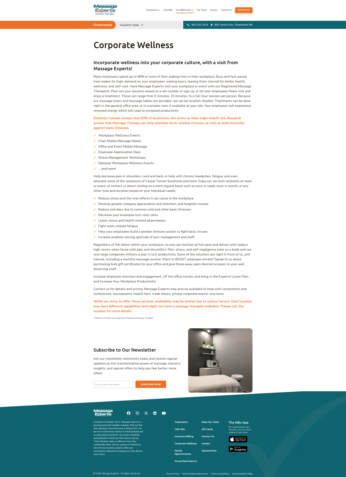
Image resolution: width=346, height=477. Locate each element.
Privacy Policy (172, 473)
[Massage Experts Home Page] (105, 9)
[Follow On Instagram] (137, 413)
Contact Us (226, 10)
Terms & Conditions (220, 473)
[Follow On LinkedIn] (154, 413)
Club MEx (167, 10)
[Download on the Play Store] (238, 449)
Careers (214, 10)
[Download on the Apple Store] (238, 439)
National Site (209, 450)
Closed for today (129, 25)
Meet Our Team (210, 421)
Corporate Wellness (186, 443)
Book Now (244, 10)
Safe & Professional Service (195, 473)
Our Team (202, 10)
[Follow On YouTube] (164, 413)
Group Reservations (186, 460)
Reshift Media (245, 473)
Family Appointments (183, 452)
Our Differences (183, 10)
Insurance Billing (184, 436)
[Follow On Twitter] (146, 413)
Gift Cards (207, 429)
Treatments (152, 10)
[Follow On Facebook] (128, 413)
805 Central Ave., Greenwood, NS (233, 24)
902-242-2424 (199, 24)
